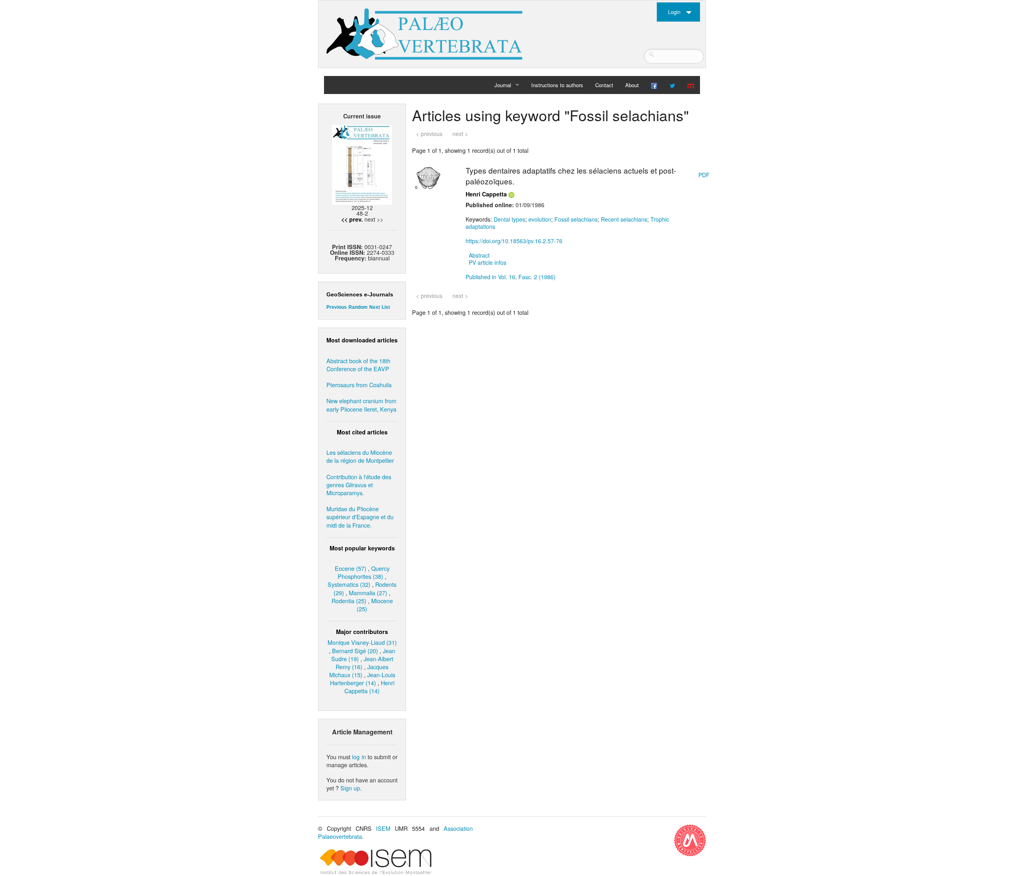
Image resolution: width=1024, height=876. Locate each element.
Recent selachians (624, 219)
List (386, 307)
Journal (502, 85)
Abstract (479, 255)
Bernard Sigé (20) (355, 650)
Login (674, 12)
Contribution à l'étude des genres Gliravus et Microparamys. (358, 484)
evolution (539, 219)
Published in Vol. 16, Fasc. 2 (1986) (511, 277)
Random (358, 307)
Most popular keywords (362, 548)
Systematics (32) (349, 584)
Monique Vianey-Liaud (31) (362, 642)
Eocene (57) (350, 568)
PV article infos (487, 262)
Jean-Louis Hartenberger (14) (362, 678)
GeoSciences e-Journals (359, 294)
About (632, 85)
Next (374, 307)
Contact (604, 85)
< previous (429, 134)
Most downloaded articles (362, 340)
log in (359, 756)
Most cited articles (362, 432)
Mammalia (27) (368, 592)
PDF (704, 175)
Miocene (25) (375, 604)
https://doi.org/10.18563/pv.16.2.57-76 (514, 241)
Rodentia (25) (349, 600)
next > (460, 134)
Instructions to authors (557, 85)
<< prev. (352, 219)
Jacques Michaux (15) (359, 670)
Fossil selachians (576, 219)
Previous (336, 307)
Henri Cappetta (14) (369, 686)
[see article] (428, 177)
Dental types (509, 219)
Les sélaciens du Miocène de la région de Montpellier (360, 456)
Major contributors (362, 632)
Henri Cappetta (486, 194)
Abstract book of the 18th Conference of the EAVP (358, 364)
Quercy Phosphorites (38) (364, 572)
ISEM (383, 828)
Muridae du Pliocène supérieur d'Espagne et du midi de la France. (360, 516)
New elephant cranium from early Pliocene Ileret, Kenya (361, 404)
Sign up (350, 788)
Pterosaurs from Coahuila (359, 384)
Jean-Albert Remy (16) (364, 662)
